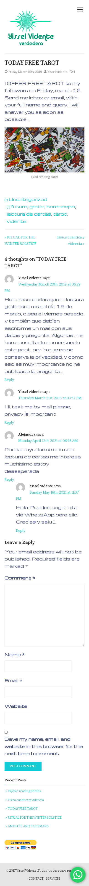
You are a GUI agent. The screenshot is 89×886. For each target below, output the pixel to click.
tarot (60, 214)
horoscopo (61, 206)
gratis (36, 206)
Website (16, 706)
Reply (9, 380)
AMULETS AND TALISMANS (28, 826)
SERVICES (53, 879)
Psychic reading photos (24, 791)
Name (15, 654)
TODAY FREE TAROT (23, 809)
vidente (16, 221)
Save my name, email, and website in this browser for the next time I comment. (44, 746)
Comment (20, 578)
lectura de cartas (29, 214)
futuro (19, 206)
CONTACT (36, 879)
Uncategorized (28, 199)
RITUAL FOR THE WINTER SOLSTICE (35, 818)
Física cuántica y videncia (26, 800)
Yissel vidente (57, 72)
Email (13, 680)
